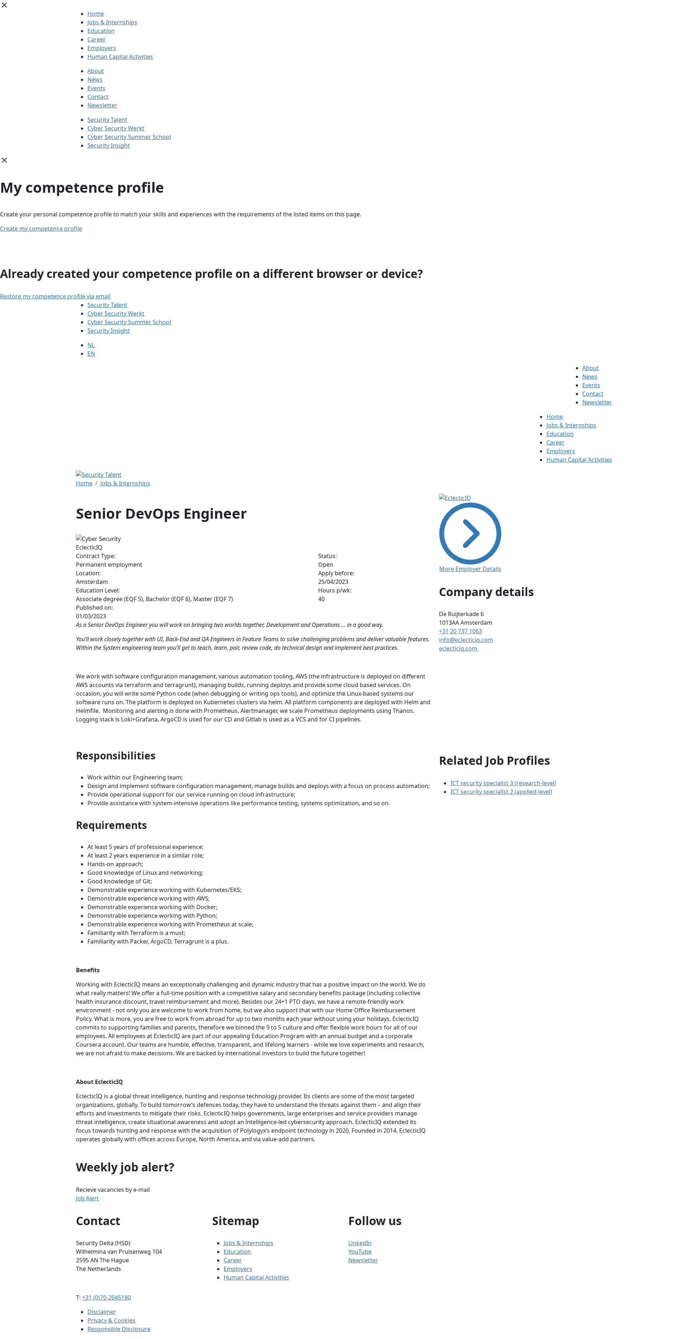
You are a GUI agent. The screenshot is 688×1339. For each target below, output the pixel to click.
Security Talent (107, 120)
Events (96, 88)
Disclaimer (101, 1312)
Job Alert (87, 1198)
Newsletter (102, 105)
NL (91, 345)
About (95, 71)
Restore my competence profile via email (55, 296)
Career (96, 39)
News (94, 79)
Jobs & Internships (112, 22)
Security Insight (108, 145)
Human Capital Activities (120, 57)
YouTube (360, 1252)
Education (101, 31)
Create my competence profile (41, 228)
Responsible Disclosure (118, 1329)
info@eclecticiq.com (466, 640)
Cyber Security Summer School (129, 137)
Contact (98, 97)
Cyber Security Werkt (115, 128)
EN (91, 353)
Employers (101, 48)
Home (95, 14)
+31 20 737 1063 (460, 631)
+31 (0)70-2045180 (106, 1297)
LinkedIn (360, 1243)
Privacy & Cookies (111, 1320)
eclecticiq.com (459, 648)
